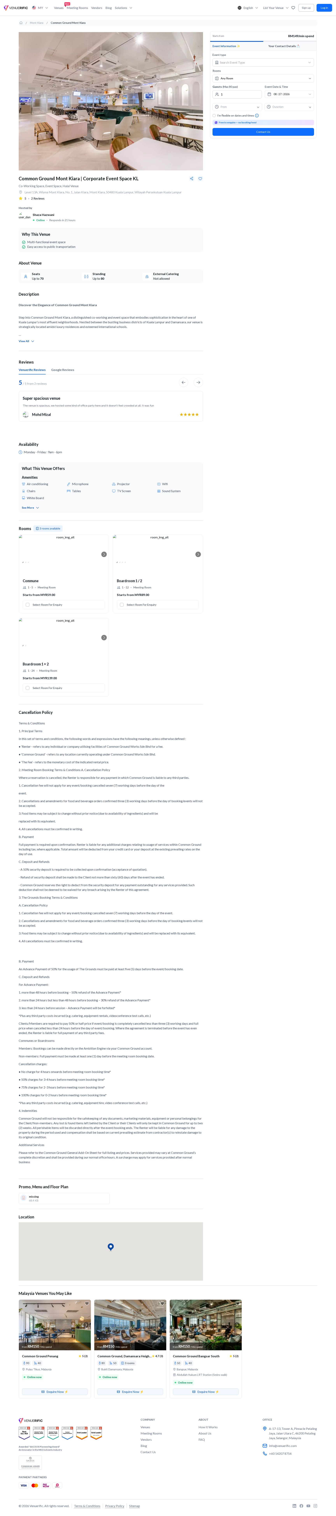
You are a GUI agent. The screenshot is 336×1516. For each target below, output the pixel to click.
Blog (108, 8)
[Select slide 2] (25, 562)
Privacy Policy (114, 1506)
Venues (59, 8)
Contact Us (263, 131)
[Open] (309, 62)
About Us (205, 1433)
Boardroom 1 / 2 (129, 581)
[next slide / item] (104, 554)
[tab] (32, 369)
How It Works (208, 1427)
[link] (21, 22)
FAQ (202, 1439)
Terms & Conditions (87, 1506)
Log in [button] (324, 7)
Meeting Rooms (77, 8)
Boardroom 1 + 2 (36, 664)
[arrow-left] (183, 382)
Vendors (96, 8)
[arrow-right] (198, 382)
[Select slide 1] (22, 562)
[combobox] (260, 62)
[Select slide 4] (124, 562)
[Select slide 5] (33, 1338)
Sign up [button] (306, 7)
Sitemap (134, 1506)
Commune (30, 581)
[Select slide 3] (28, 562)
